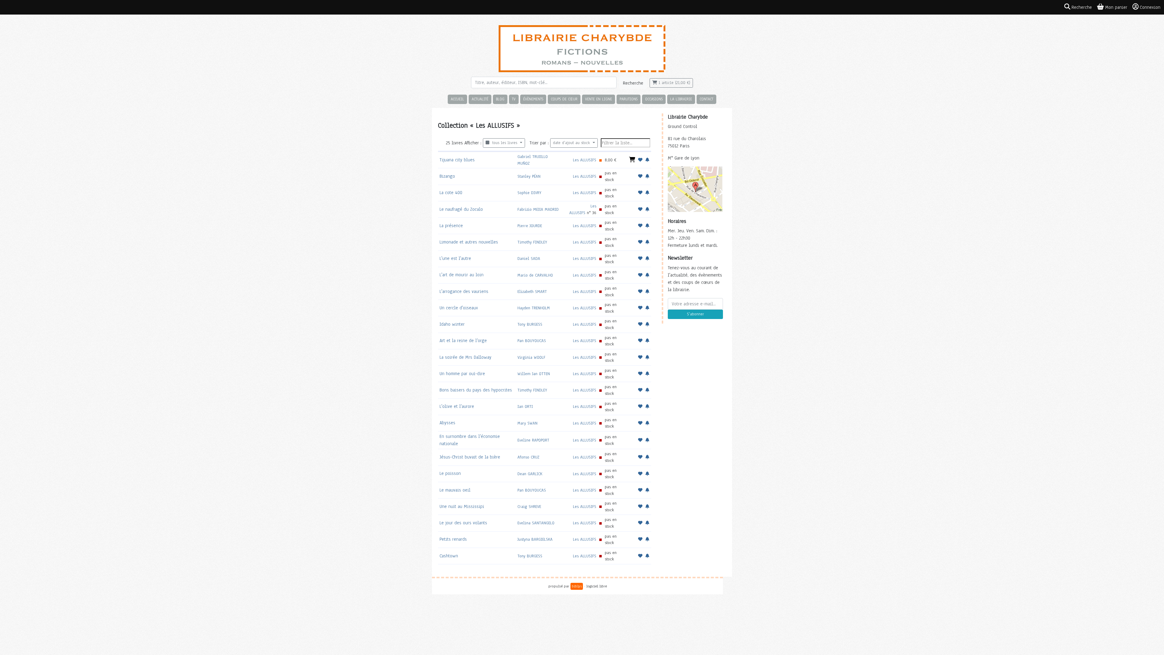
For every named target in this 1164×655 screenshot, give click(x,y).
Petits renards (453, 539)
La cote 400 (451, 193)
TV (514, 99)
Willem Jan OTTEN (533, 374)
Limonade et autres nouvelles (469, 242)
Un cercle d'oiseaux (459, 308)
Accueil (457, 99)
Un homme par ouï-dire (462, 374)
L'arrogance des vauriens (464, 291)
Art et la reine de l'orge (463, 341)
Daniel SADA (528, 258)
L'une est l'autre (455, 258)
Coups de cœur (564, 99)
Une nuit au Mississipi (462, 506)
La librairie (681, 99)
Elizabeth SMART (532, 291)
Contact (706, 99)
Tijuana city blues (457, 160)
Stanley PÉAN (528, 176)
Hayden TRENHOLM (533, 308)
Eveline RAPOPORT (533, 440)
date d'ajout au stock (572, 143)
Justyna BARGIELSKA (535, 539)
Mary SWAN (527, 423)
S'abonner (695, 314)
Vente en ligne (598, 99)
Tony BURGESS (529, 324)
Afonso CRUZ (528, 457)
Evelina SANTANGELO (535, 523)
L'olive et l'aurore (457, 406)
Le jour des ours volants (463, 523)
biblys (577, 586)
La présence (451, 226)
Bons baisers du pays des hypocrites (476, 390)
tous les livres (504, 143)
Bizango (447, 176)
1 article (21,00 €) (673, 83)
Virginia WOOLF (531, 357)
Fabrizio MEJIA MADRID (538, 209)
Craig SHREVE (529, 506)
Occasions (654, 99)
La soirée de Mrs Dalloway (465, 357)
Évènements (533, 99)
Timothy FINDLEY (532, 242)
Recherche (633, 83)
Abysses (447, 423)
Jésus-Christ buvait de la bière (470, 457)
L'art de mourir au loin (461, 275)
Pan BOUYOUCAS (531, 341)
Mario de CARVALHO (535, 275)
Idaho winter (452, 324)
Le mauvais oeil (455, 490)
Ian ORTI (525, 406)
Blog (500, 99)
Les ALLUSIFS (584, 160)
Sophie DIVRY (529, 193)
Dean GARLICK (529, 474)
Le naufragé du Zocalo (461, 209)
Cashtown (449, 556)
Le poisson (450, 473)
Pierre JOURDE (529, 226)
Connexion (1150, 7)
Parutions (628, 99)
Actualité (480, 99)
